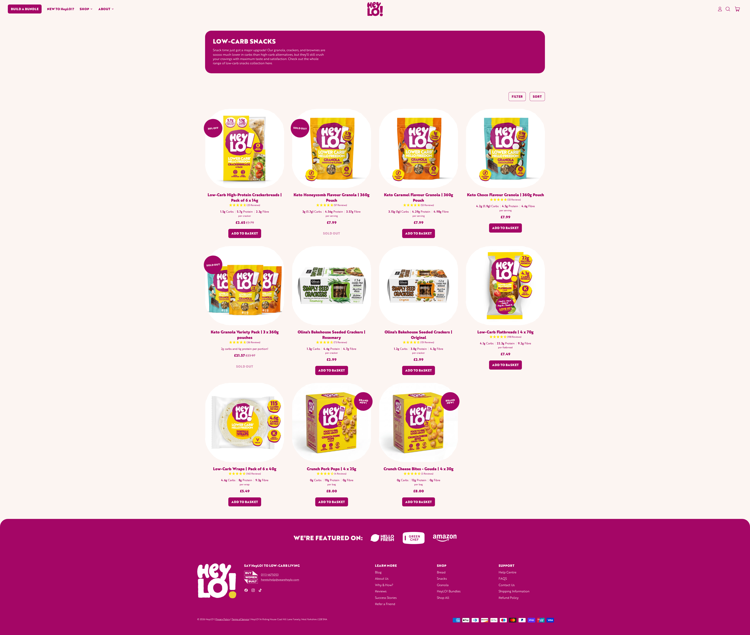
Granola (443, 585)
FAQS (503, 578)
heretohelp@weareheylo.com (280, 579)
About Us (381, 578)
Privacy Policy (222, 619)
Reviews (381, 591)
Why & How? (384, 585)
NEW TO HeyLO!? (60, 9)
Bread (441, 572)
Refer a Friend (385, 604)
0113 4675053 (270, 575)
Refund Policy (509, 597)
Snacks (442, 578)
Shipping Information (514, 591)
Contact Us (507, 585)
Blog (378, 572)
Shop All (443, 597)
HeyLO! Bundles (449, 591)
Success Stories (386, 597)
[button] (727, 9)
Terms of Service (240, 619)
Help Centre (507, 572)
